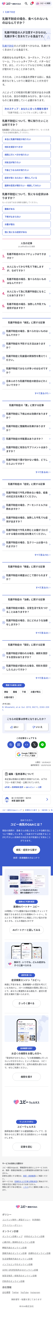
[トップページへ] (26, 1208)
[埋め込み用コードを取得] (26, 744)
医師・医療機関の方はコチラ (26, 858)
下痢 (24, 692)
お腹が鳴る (36, 692)
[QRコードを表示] (18, 744)
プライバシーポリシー (19, 130)
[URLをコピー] (10, 744)
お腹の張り (9, 697)
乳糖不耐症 (8, 45)
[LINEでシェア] (42, 744)
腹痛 (15, 692)
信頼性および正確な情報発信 (25, 1181)
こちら (25, 1187)
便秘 (6, 692)
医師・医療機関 (29, 1176)
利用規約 (5, 130)
